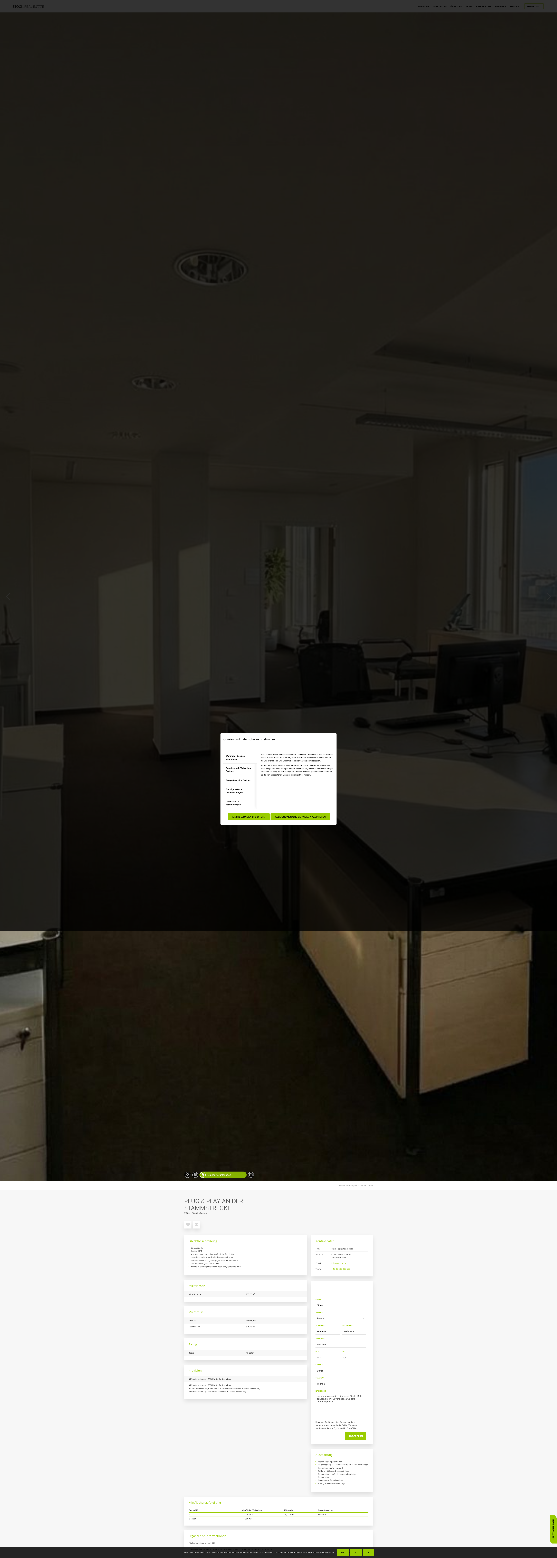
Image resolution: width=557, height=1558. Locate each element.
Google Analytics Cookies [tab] (238, 780)
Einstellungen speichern (248, 816)
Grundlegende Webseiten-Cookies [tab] (239, 769)
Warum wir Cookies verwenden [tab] (235, 757)
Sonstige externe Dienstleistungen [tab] (234, 790)
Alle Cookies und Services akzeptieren (300, 816)
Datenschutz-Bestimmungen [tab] (233, 803)
